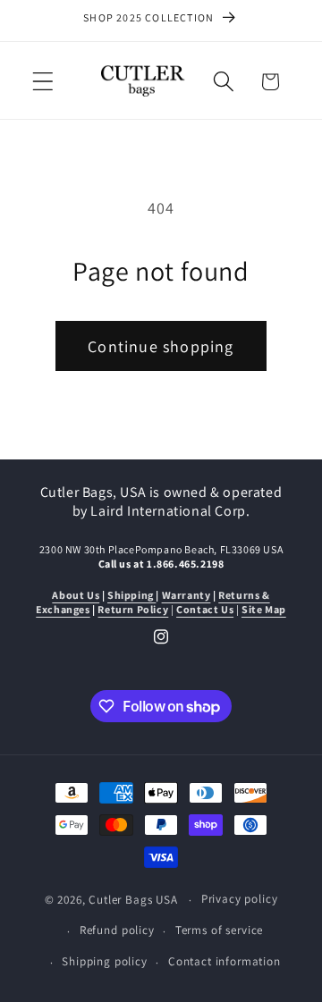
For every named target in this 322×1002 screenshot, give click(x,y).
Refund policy (117, 930)
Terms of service (219, 930)
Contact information (224, 961)
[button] (43, 81)
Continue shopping (160, 346)
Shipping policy (105, 961)
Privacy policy (239, 898)
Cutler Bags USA (133, 899)
